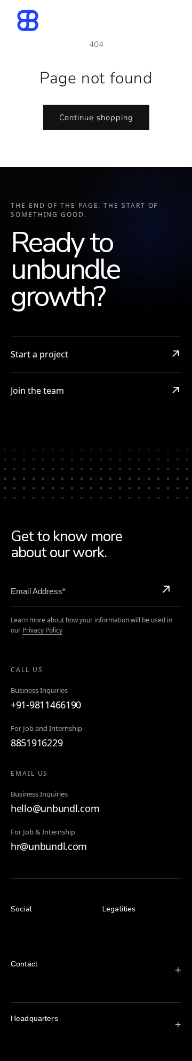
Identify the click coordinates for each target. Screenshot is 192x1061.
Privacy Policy (42, 630)
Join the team (37, 390)
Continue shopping (96, 117)
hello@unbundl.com (55, 808)
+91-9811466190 (46, 705)
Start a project (39, 354)
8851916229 (36, 743)
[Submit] (165, 590)
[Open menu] (167, 20)
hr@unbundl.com (49, 846)
